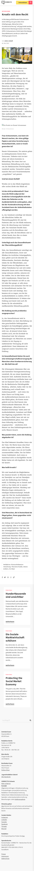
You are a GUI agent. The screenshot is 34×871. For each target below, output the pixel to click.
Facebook (4, 824)
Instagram (4, 817)
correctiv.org (7, 2)
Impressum (5, 856)
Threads (4, 826)
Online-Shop (5, 770)
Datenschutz (5, 859)
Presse (3, 854)
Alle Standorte (5, 777)
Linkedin (4, 820)
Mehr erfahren (6, 784)
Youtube (4, 822)
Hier (2, 806)
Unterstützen (23, 3)
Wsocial (3, 829)
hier (23, 836)
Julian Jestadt (8, 41)
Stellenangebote (20, 799)
